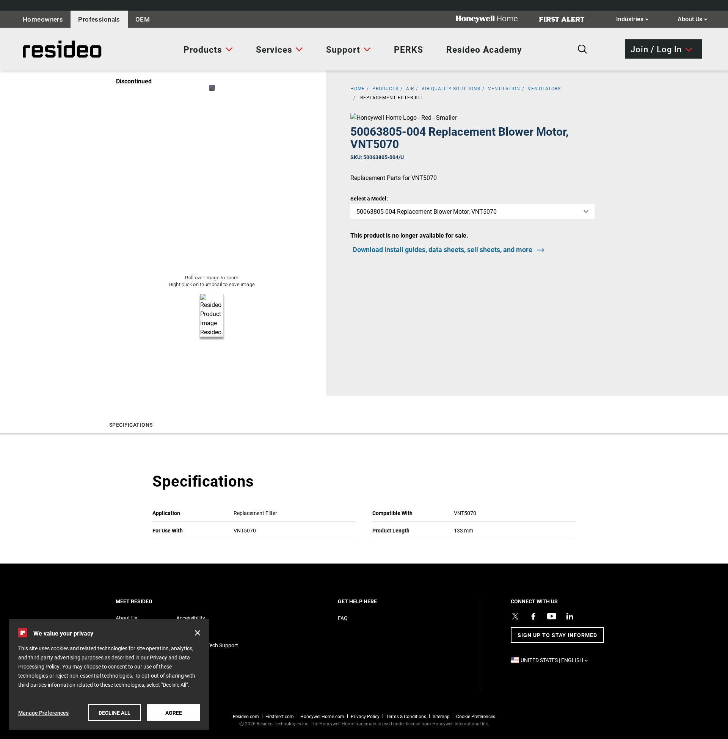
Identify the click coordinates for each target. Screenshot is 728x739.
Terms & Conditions (406, 716)
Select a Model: (369, 198)
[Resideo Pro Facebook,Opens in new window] (533, 616)
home (357, 88)
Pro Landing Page (39, 49)
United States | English (556, 660)
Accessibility (190, 618)
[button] (197, 633)
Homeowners (43, 19)
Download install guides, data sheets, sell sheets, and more (442, 249)
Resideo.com (246, 716)
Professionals (99, 19)
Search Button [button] (582, 49)
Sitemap (441, 716)
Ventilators (544, 88)
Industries (632, 18)
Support (343, 49)
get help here (370, 601)
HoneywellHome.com (322, 716)
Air (410, 88)
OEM (142, 19)
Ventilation (504, 88)
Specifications (131, 424)
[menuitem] (208, 49)
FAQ (343, 618)
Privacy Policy (365, 716)
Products (203, 49)
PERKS (408, 49)
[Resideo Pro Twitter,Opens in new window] (515, 616)
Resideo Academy (484, 49)
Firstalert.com (279, 716)
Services (274, 49)
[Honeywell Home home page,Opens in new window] (493, 19)
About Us (693, 18)
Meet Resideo (147, 601)
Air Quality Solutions (451, 88)
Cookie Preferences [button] (475, 716)
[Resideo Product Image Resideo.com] (212, 88)
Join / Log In (656, 48)
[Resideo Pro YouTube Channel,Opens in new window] (551, 616)
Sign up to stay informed (557, 635)
